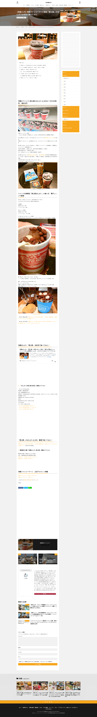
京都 (64, 84)
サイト (19, 656)
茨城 (64, 95)
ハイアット (27, 620)
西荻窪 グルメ (66, 119)
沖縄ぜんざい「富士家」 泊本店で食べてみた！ (29, 69)
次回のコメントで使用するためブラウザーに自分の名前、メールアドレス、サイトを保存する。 (36, 661)
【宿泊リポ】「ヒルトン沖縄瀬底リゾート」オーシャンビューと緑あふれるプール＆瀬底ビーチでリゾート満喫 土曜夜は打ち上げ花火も (43, 606)
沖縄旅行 (25, 479)
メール (19, 652)
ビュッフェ (51, 707)
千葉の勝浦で (42, 154)
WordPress (62, 712)
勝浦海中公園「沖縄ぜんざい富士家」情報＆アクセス (30, 75)
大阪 (64, 81)
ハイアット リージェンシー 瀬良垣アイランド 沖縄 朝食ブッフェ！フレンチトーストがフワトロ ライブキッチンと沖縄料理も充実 (43, 622)
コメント (20, 636)
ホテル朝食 (37, 5)
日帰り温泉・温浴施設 (63, 5)
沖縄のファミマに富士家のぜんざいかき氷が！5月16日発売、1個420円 (33, 65)
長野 (64, 92)
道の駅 (57, 5)
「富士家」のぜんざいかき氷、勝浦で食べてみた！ (29, 73)
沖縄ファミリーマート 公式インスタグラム (27, 475)
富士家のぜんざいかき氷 (50, 137)
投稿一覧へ (44, 593)
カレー (20, 707)
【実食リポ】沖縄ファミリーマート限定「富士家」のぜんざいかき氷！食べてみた (41, 27)
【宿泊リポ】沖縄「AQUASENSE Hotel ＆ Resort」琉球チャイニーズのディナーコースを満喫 (24, 694)
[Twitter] (26, 488)
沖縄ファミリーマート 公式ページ (25, 477)
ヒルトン (28, 604)
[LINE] (30, 488)
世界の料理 (31, 707)
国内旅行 (28, 5)
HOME (18, 27)
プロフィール (70, 5)
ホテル (32, 5)
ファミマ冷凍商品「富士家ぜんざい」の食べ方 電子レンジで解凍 (32, 67)
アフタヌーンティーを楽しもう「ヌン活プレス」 (68, 707)
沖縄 (24, 17)
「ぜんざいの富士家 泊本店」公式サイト (26, 405)
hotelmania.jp (48, 708)
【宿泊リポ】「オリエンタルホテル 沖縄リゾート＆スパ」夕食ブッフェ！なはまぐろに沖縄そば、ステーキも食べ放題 (40, 694)
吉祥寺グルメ (48, 5)
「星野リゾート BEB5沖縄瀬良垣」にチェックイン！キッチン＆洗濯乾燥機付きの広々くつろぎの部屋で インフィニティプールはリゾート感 (43, 614)
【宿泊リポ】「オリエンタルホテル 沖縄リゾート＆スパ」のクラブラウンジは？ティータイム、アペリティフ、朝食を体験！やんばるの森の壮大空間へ (56, 694)
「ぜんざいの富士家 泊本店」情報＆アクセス (29, 71)
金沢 (64, 101)
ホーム (24, 5)
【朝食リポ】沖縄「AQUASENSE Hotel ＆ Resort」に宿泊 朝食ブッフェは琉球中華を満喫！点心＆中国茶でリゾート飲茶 (72, 694)
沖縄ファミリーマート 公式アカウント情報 (28, 77)
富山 (64, 98)
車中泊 (53, 5)
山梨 (64, 104)
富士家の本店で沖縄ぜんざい (38, 314)
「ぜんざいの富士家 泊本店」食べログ (26, 409)
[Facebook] (20, 488)
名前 (19, 647)
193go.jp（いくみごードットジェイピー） (52, 711)
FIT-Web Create (52, 712)
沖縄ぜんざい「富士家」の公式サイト (25, 458)
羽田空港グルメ (66, 78)
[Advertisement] (37, 89)
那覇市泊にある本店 (32, 154)
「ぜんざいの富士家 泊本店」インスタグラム (27, 407)
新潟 (64, 89)
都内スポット (42, 5)
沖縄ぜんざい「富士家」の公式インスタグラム (27, 456)
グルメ (56, 707)
